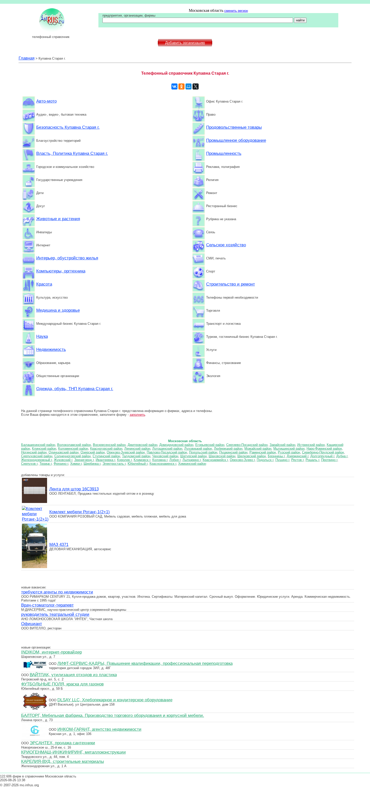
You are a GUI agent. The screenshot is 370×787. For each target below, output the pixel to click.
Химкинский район (192, 464)
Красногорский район (106, 448)
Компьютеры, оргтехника (60, 270)
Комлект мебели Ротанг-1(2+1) (79, 511)
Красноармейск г (215, 460)
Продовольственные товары (234, 127)
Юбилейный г (137, 464)
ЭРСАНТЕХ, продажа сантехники (62, 742)
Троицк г (46, 464)
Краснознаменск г (163, 464)
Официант (31, 623)
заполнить (137, 414)
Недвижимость (51, 349)
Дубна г (341, 456)
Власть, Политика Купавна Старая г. (72, 153)
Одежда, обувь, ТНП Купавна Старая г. (74, 388)
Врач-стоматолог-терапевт (47, 605)
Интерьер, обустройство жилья (67, 257)
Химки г (76, 464)
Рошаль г (312, 460)
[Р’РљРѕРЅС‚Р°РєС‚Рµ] (174, 86)
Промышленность (223, 153)
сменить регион (236, 11)
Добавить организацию (185, 43)
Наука (42, 336)
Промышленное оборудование (236, 140)
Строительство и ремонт (230, 284)
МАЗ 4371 (58, 544)
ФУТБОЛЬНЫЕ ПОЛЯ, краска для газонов (62, 683)
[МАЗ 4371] (34, 567)
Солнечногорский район (72, 456)
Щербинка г (92, 464)
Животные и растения (58, 218)
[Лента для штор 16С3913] (34, 502)
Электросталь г (114, 464)
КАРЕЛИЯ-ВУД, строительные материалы (62, 761)
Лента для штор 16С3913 (74, 488)
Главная (26, 58)
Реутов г (297, 460)
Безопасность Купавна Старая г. (68, 127)
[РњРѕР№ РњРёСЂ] (189, 86)
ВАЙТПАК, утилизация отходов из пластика (73, 674)
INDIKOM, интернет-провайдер (51, 652)
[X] (196, 86)
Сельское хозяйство (226, 244)
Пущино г (282, 460)
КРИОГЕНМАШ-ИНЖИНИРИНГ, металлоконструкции (73, 752)
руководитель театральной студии (55, 614)
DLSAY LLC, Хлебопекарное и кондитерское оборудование (114, 699)
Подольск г (265, 460)
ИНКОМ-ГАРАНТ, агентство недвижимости (99, 729)
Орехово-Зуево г (242, 460)
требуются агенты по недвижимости (57, 591)
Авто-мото (46, 101)
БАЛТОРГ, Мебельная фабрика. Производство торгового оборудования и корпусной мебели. (112, 715)
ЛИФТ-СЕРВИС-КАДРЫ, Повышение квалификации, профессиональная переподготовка (145, 663)
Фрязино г (61, 464)
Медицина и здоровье (58, 310)
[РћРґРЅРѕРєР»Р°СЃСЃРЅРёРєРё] (181, 86)
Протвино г (329, 460)
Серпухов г (29, 464)
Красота (44, 284)
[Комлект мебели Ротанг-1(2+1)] (35, 519)
